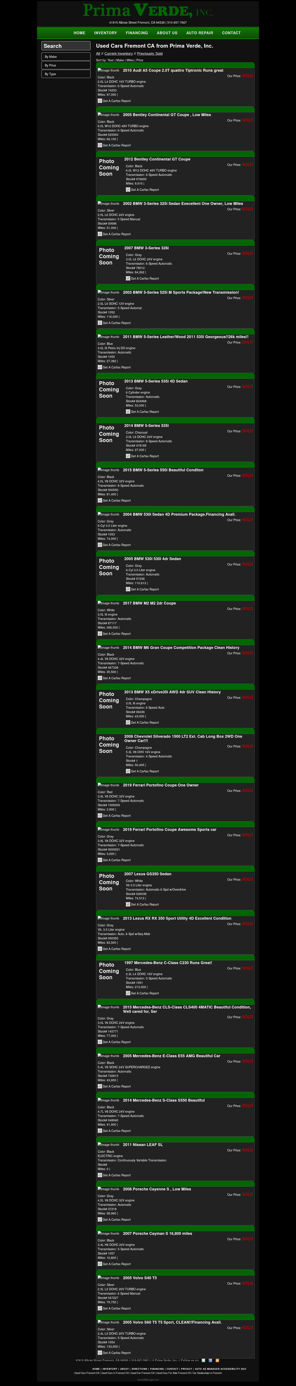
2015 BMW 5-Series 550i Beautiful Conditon (163, 469)
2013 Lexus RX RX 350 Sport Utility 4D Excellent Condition (177, 918)
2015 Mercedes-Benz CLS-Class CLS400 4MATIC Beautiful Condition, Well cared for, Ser (187, 1009)
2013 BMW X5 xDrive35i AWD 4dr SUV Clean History (172, 691)
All (98, 54)
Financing (157, 1368)
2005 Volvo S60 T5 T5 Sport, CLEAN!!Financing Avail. (172, 1322)
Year (110, 60)
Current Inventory (118, 54)
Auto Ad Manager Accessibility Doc (220, 1368)
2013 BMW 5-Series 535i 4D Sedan (156, 381)
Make (120, 60)
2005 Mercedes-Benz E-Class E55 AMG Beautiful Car (171, 1055)
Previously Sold (150, 54)
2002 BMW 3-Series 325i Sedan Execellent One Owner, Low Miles (183, 203)
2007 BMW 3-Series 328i (146, 247)
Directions (139, 1368)
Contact (172, 1368)
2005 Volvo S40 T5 (140, 1277)
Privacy (186, 1368)
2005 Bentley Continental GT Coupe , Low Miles (167, 114)
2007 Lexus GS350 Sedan (147, 873)
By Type (50, 74)
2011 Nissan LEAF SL (143, 1144)
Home (96, 1368)
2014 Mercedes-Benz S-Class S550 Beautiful (164, 1100)
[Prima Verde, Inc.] (148, 10)
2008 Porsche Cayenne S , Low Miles (157, 1188)
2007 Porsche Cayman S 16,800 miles (157, 1233)
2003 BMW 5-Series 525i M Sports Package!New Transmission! (181, 292)
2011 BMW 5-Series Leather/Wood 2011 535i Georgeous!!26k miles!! (186, 336)
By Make (51, 56)
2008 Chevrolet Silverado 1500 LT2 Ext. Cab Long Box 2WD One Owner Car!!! (183, 738)
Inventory (110, 1368)
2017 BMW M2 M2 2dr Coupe (149, 603)
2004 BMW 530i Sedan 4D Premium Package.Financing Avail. (179, 514)
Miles (130, 60)
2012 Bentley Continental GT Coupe (157, 159)
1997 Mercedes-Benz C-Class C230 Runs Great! (168, 962)
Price (139, 60)
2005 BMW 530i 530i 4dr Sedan (152, 558)
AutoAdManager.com (148, 1379)
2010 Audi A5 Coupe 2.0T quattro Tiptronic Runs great (173, 70)
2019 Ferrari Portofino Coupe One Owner (161, 785)
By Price (50, 65)
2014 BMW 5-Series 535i (146, 425)
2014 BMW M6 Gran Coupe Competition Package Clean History (181, 647)
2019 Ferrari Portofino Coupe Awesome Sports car (169, 829)
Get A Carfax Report (117, 101)
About (124, 1368)
